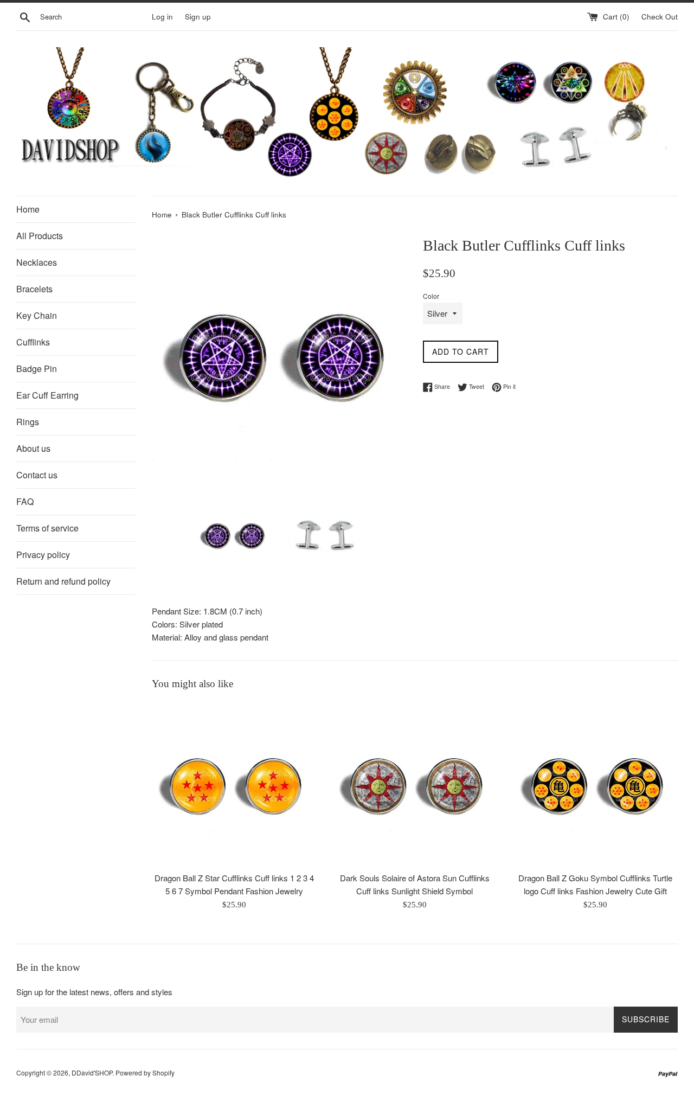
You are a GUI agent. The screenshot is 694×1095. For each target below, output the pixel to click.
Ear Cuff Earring (47, 395)
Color (431, 295)
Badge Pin (36, 368)
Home (28, 209)
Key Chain (36, 315)
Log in (162, 16)
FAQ (25, 501)
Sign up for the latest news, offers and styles (94, 991)
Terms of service (47, 528)
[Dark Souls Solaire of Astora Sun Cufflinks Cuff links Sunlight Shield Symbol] (414, 784)
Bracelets (34, 289)
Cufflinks (33, 342)
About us (33, 448)
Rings (27, 421)
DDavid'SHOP (92, 1072)
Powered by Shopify (145, 1072)
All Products (39, 235)
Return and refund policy (63, 581)
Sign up (198, 16)
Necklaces (36, 262)
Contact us (36, 475)
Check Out (659, 16)
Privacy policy (43, 554)
